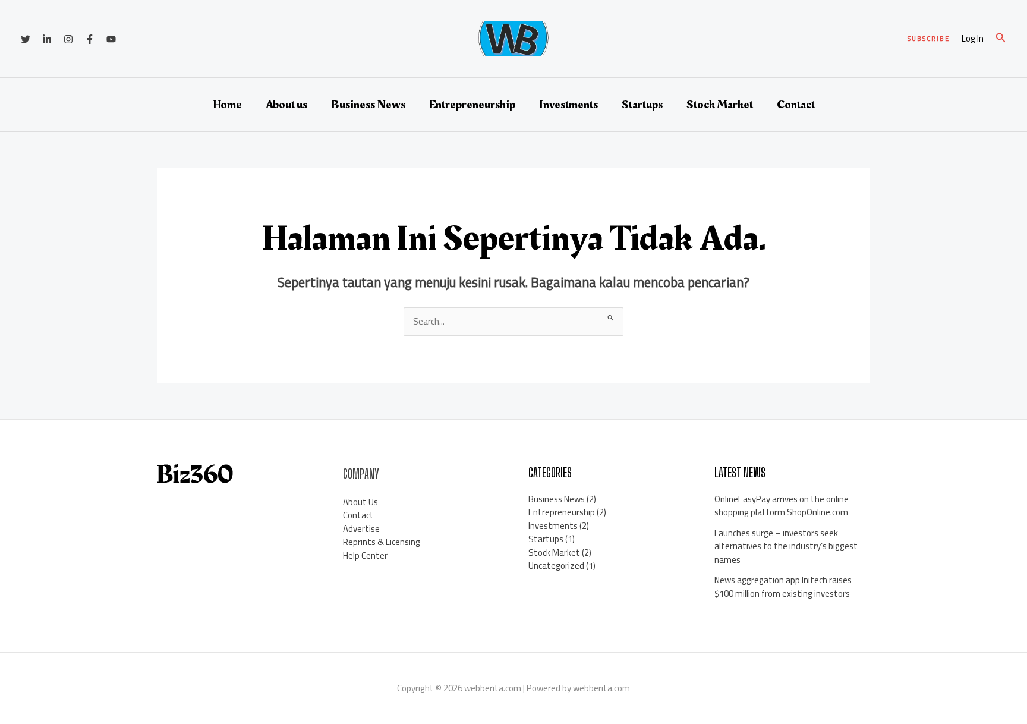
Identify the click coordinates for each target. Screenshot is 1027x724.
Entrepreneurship (472, 105)
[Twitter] (25, 39)
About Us (360, 502)
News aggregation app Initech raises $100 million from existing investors (783, 586)
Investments (568, 105)
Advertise (361, 528)
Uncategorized (556, 565)
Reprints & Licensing (381, 541)
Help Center (365, 555)
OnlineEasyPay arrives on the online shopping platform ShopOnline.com (781, 505)
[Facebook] (89, 39)
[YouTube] (111, 39)
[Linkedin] (47, 39)
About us (286, 105)
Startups (642, 105)
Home (227, 105)
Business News (368, 105)
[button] (929, 39)
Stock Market (719, 105)
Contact (796, 105)
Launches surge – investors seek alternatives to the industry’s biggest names (786, 546)
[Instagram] (68, 39)
